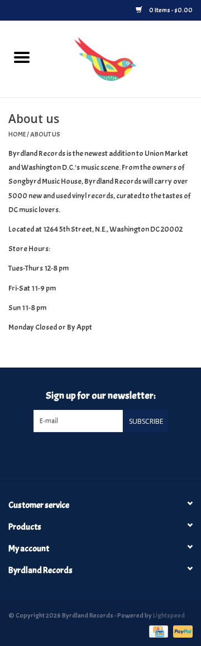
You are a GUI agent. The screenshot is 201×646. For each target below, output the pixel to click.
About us (45, 134)
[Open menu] (22, 57)
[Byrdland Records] (122, 57)
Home (17, 134)
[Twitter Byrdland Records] (91, 455)
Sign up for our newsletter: (101, 396)
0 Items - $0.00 (170, 10)
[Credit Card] (157, 629)
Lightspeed (169, 615)
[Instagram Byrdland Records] (110, 455)
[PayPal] (181, 629)
